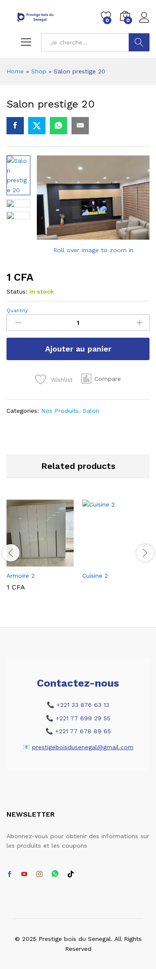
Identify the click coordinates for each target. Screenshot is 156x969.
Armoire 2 (20, 575)
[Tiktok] (70, 874)
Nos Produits (60, 410)
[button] (101, 378)
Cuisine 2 (95, 575)
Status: (16, 291)
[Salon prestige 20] (15, 125)
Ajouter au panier (78, 348)
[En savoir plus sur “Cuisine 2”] (95, 561)
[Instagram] (39, 874)
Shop (38, 71)
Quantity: (17, 310)
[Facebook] (9, 874)
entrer (139, 42)
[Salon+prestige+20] (37, 125)
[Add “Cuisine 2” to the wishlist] (134, 561)
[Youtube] (24, 874)
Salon (91, 410)
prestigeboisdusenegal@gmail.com (82, 747)
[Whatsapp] (55, 874)
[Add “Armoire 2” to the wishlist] (59, 561)
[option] (40, 552)
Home (15, 71)
